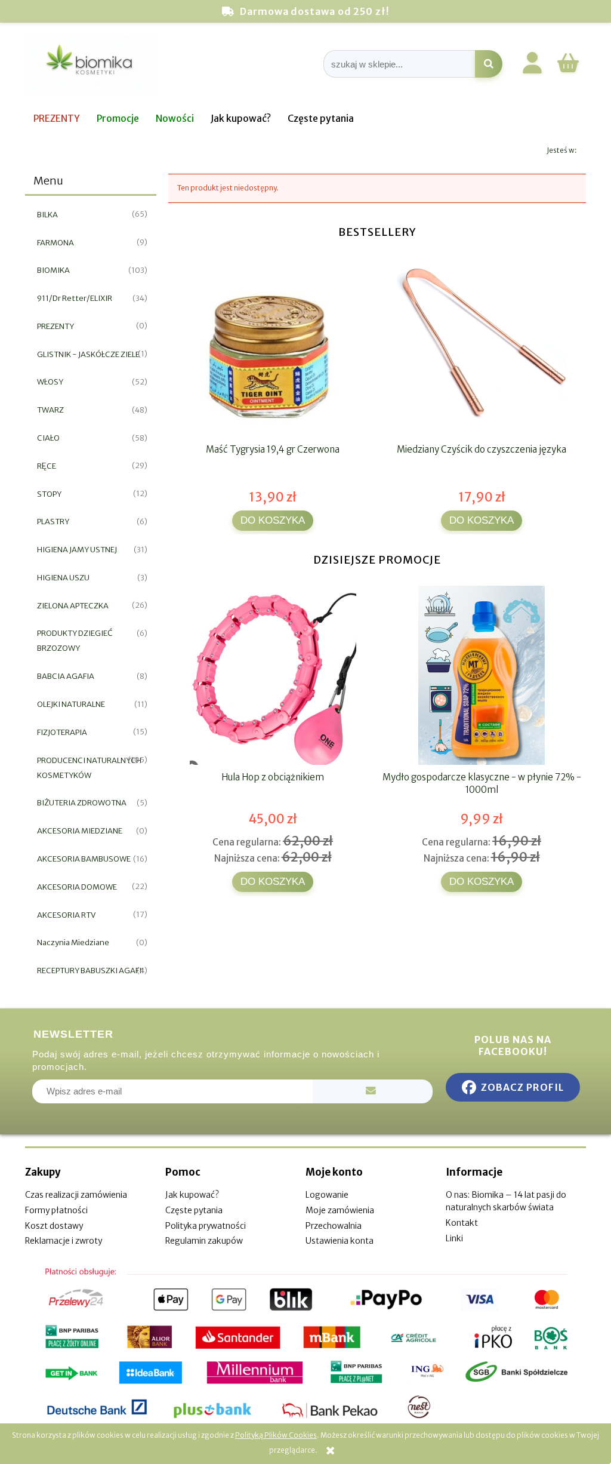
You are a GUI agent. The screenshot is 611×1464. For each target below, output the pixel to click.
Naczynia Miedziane (73, 942)
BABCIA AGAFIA (65, 676)
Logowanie (327, 1194)
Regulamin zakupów (204, 1240)
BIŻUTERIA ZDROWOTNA (81, 803)
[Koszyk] (568, 70)
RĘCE (46, 466)
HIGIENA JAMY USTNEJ (77, 550)
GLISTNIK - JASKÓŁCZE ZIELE (88, 354)
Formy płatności (56, 1210)
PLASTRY (53, 521)
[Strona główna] (90, 64)
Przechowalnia (334, 1225)
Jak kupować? (192, 1194)
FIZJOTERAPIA (62, 732)
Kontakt (462, 1222)
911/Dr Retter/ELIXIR (74, 298)
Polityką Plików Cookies (276, 1435)
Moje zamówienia (340, 1210)
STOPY (49, 494)
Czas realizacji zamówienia (76, 1194)
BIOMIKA (53, 270)
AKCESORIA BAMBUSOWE (84, 859)
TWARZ (50, 410)
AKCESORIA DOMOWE (77, 887)
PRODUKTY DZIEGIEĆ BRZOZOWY (75, 640)
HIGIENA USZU (63, 578)
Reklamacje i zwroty (63, 1240)
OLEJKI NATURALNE (71, 704)
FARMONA (55, 243)
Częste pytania (194, 1210)
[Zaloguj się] (532, 65)
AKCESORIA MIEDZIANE (79, 831)
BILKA (47, 215)
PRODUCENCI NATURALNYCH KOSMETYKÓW (89, 767)
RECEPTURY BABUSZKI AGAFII (90, 970)
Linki (454, 1238)
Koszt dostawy (54, 1225)
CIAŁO (48, 438)
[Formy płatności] (305, 1343)
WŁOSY (50, 382)
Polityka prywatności (205, 1225)
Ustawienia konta (340, 1240)
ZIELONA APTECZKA (73, 606)
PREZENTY (55, 326)
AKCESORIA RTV (66, 915)
